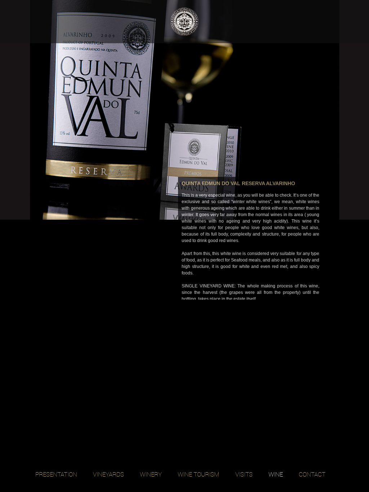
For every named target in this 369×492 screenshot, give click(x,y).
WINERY (151, 474)
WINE (275, 474)
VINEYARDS (108, 474)
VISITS (244, 474)
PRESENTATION (56, 474)
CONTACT (312, 474)
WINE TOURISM (198, 474)
